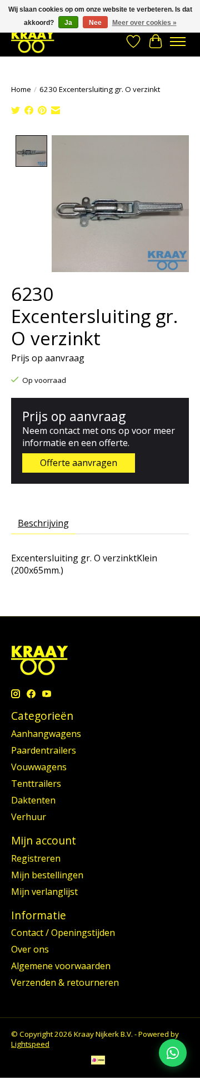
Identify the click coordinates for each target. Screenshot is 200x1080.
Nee (95, 23)
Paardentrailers (43, 750)
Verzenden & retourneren (65, 982)
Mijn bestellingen (47, 875)
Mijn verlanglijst (44, 892)
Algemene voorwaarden (61, 966)
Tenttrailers (36, 783)
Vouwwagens (39, 767)
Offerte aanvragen (78, 463)
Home (21, 89)
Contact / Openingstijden (63, 933)
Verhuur (28, 817)
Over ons (30, 949)
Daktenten (33, 800)
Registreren (36, 858)
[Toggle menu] (178, 41)
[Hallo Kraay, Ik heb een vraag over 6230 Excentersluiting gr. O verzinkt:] (173, 1053)
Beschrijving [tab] (43, 523)
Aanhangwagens (46, 734)
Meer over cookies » (144, 23)
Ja (68, 23)
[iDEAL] (98, 1061)
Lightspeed (30, 1044)
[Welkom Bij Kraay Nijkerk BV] (32, 41)
